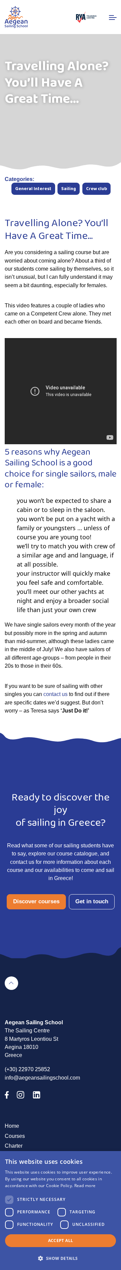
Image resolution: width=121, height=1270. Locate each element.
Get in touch (91, 901)
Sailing (68, 188)
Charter (14, 1146)
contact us (55, 694)
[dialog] (60, 1210)
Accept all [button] (60, 1240)
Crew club (96, 188)
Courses (15, 1136)
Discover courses (36, 901)
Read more (85, 1185)
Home (12, 1126)
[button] (60, 1258)
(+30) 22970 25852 (27, 1069)
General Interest (33, 188)
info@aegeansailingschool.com (42, 1078)
